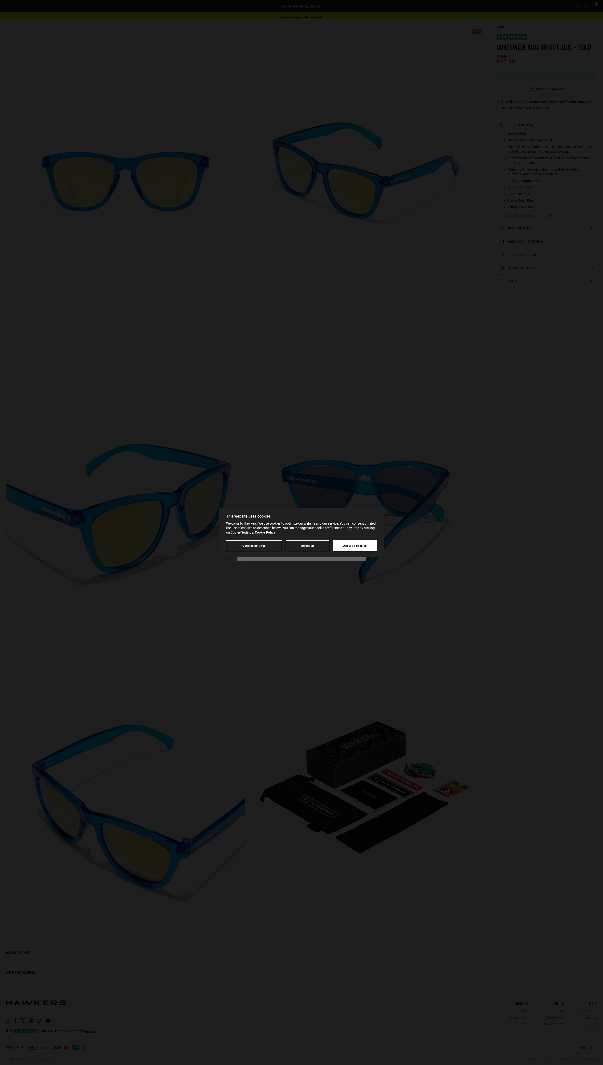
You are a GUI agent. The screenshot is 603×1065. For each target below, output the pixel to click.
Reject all (307, 545)
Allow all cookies (355, 545)
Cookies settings (254, 545)
